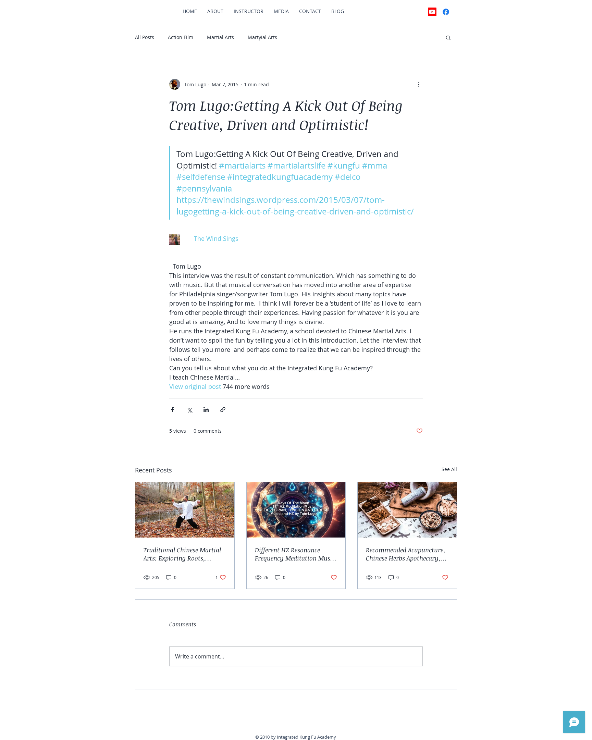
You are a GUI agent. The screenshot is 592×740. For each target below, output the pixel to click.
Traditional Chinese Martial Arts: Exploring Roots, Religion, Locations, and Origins (182, 554)
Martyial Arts (262, 37)
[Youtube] (432, 12)
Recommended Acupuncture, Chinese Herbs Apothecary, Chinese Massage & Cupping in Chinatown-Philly (405, 554)
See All (449, 469)
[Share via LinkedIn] (206, 409)
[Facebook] (446, 12)
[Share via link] (223, 409)
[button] (448, 37)
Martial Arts (220, 37)
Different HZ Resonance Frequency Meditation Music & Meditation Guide (295, 554)
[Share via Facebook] (172, 409)
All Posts (144, 37)
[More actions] (419, 84)
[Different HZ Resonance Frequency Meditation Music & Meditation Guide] (296, 510)
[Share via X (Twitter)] (189, 409)
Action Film (180, 37)
